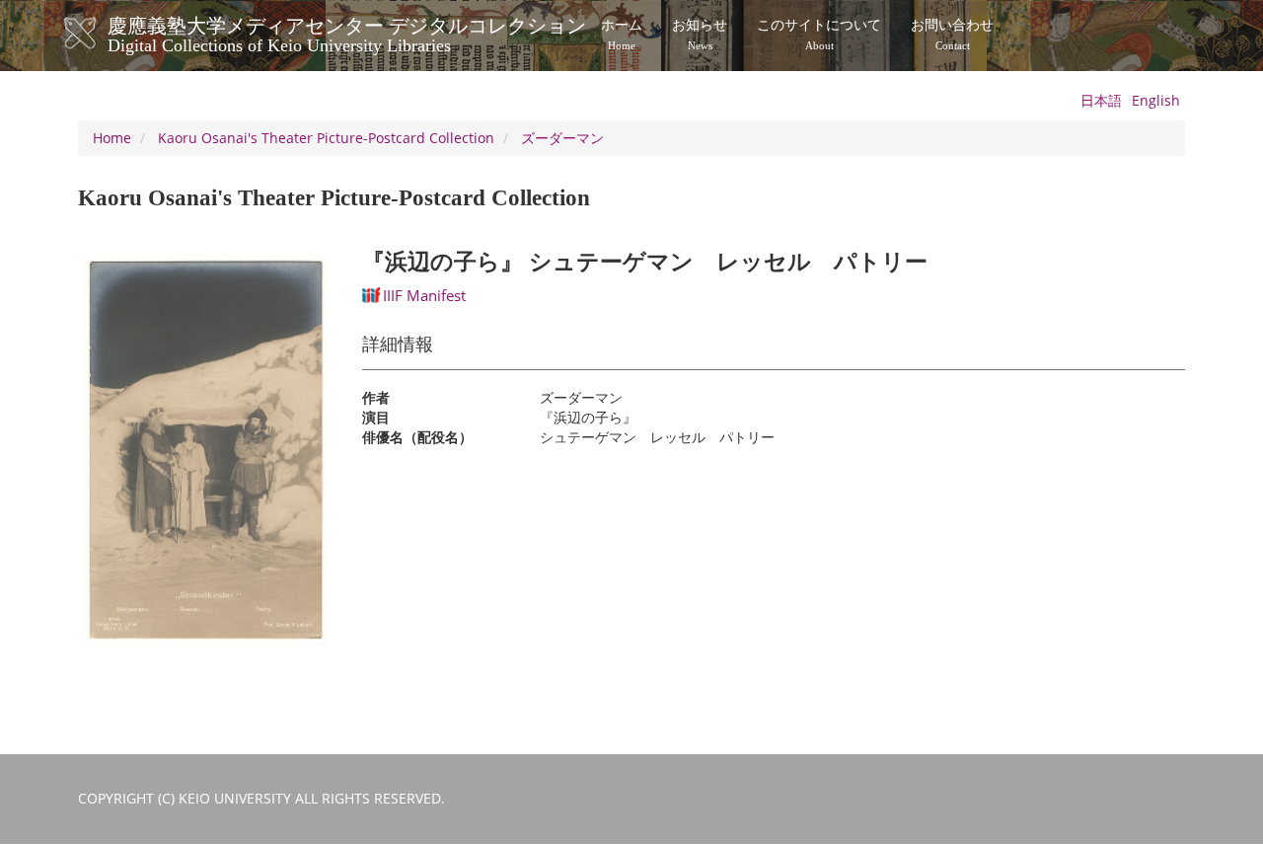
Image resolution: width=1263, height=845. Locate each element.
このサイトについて (819, 34)
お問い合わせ (952, 34)
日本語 (1101, 100)
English (1156, 100)
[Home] (100, 33)
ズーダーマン (562, 137)
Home (112, 137)
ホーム (621, 34)
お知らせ (699, 34)
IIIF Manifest (424, 295)
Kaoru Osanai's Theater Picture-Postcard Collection (326, 137)
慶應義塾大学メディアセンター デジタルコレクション (347, 32)
